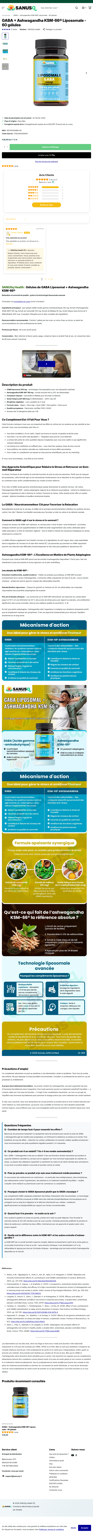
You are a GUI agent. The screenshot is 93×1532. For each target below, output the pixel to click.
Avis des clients (55, 1467)
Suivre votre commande (58, 1470)
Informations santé (56, 1461)
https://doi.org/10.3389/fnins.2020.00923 (28, 1321)
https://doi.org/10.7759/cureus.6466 (44, 1331)
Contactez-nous (55, 1490)
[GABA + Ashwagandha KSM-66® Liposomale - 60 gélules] (20, 1402)
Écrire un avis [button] (46, 205)
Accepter (84, 1528)
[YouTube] (72, 1455)
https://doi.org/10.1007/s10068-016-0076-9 (40, 1312)
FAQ (51, 1464)
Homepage (6, 15)
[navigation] (5, 36)
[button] (8, 145)
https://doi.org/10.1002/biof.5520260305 (39, 1281)
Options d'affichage (50, 147)
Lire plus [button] (9, 243)
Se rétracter (54, 1487)
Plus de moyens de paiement (46, 161)
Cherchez (76, 8)
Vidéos (52, 1457)
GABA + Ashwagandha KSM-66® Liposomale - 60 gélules (19, 1428)
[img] (11, 229)
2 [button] (45, 279)
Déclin (73, 1528)
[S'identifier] (84, 8)
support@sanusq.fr (13, 1476)
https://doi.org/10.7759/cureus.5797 (59, 1303)
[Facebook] (76, 1455)
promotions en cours (22, 301)
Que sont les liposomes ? (59, 1454)
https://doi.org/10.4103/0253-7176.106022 (24, 1293)
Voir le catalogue (3, 8)
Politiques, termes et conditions (51, 1529)
